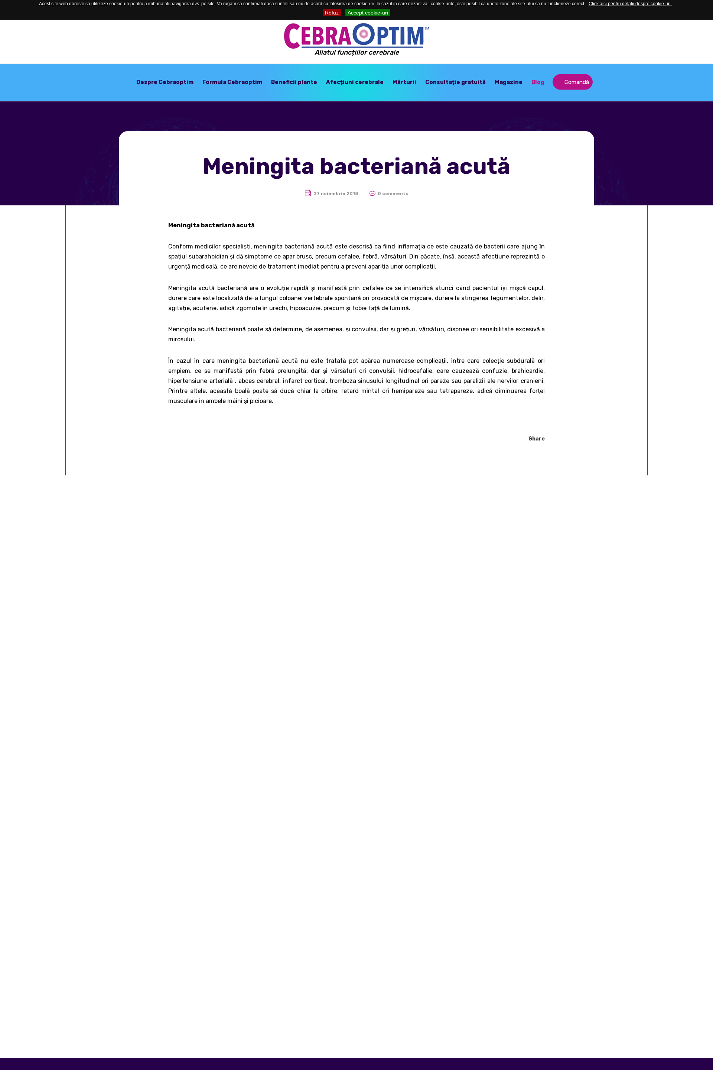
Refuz (332, 13)
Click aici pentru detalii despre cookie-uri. (630, 3)
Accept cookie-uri (368, 13)
